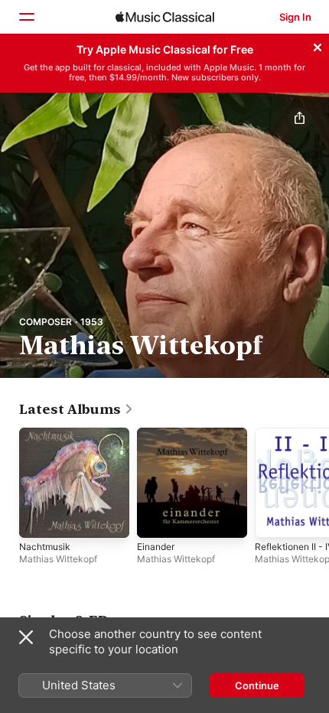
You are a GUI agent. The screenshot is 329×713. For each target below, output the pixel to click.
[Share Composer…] (299, 118)
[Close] (317, 45)
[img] (165, 16)
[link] (76, 409)
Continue (257, 685)
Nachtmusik (44, 546)
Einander (155, 546)
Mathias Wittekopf (58, 559)
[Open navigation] (26, 17)
